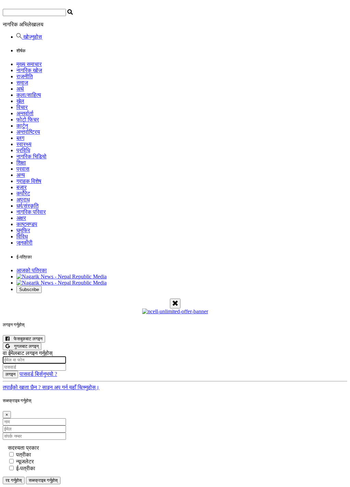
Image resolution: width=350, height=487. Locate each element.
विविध (22, 236)
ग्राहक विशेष (28, 181)
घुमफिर (23, 230)
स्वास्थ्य (23, 144)
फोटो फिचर (27, 119)
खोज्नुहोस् (32, 37)
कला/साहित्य (28, 95)
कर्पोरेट (23, 193)
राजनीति (24, 76)
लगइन (10, 374)
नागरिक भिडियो (31, 156)
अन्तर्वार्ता (24, 113)
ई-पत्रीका (25, 468)
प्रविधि (23, 150)
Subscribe (29, 289)
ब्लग (20, 138)
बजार (21, 187)
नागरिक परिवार (31, 212)
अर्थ (20, 89)
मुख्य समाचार (29, 64)
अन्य (20, 175)
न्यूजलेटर (25, 461)
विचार (22, 107)
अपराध (23, 199)
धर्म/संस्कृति (27, 206)
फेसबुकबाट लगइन (26, 338)
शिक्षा (21, 163)
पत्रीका (23, 455)
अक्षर (21, 218)
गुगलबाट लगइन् (24, 346)
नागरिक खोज (29, 70)
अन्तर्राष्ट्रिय (28, 132)
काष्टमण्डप (26, 224)
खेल (20, 101)
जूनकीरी (24, 243)
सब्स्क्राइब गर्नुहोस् (43, 480)
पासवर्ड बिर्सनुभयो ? (38, 374)
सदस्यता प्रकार (23, 448)
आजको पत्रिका (31, 270)
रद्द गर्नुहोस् (13, 480)
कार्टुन (22, 126)
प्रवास (22, 169)
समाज (22, 82)
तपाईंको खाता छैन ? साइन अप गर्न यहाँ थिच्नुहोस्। (51, 387)
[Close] (175, 303)
